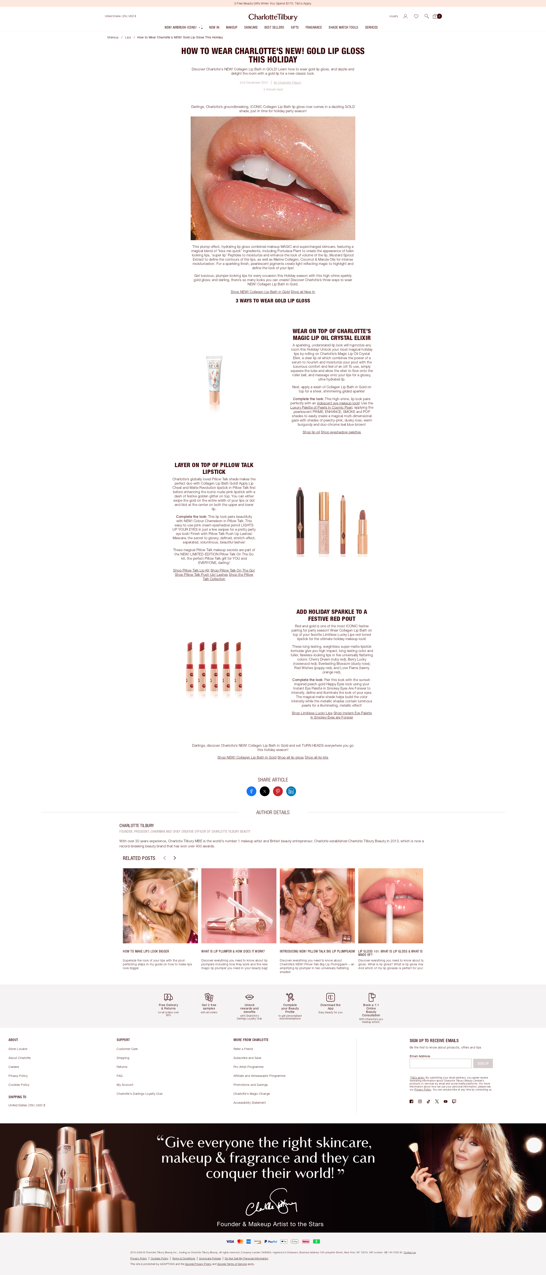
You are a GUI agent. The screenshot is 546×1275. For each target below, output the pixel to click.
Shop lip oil (311, 432)
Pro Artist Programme (249, 1067)
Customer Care (127, 1049)
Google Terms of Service (232, 1264)
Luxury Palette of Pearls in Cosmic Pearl (321, 407)
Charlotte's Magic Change (252, 1093)
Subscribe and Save (247, 1058)
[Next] (174, 858)
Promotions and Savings (251, 1084)
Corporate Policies (210, 1258)
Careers (14, 1067)
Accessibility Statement (250, 1102)
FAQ (120, 1076)
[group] (160, 923)
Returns (122, 1067)
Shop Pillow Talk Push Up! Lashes (201, 575)
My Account (125, 1084)
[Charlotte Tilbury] (273, 16)
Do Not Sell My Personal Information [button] (246, 1258)
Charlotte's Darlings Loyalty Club (140, 1093)
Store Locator (18, 1049)
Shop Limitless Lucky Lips (312, 713)
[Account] (405, 16)
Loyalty (393, 16)
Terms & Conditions (183, 1258)
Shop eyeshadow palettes (341, 432)
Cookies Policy (19, 1084)
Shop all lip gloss (290, 757)
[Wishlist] (416, 16)
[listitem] (184, 28)
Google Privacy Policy (198, 1264)
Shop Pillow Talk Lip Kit (191, 570)
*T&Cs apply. (417, 1077)
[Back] (164, 858)
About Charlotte (20, 1058)
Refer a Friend (243, 1049)
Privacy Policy (18, 1076)
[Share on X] (265, 791)
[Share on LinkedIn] (291, 791)
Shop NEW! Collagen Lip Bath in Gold (260, 292)
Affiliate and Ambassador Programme (260, 1076)
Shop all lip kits (316, 757)
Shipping (123, 1058)
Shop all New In (303, 292)
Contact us (410, 1252)
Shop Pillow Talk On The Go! (233, 570)
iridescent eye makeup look (338, 403)
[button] (427, 16)
